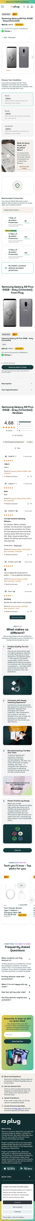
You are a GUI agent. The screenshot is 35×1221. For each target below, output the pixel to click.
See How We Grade (24, 167)
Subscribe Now (17, 1041)
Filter (18, 448)
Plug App (17, 1109)
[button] (2, 7)
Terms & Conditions (18, 1217)
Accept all (18, 1202)
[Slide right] (32, 57)
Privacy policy (7, 1217)
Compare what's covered (11, 210)
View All (17, 850)
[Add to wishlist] (31, 37)
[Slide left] (2, 57)
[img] (15, 456)
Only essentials (17, 1207)
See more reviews (17, 617)
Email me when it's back (17, 367)
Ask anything (18, 435)
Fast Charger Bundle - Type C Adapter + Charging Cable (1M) (13, 910)
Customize (17, 1211)
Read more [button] (18, 545)
